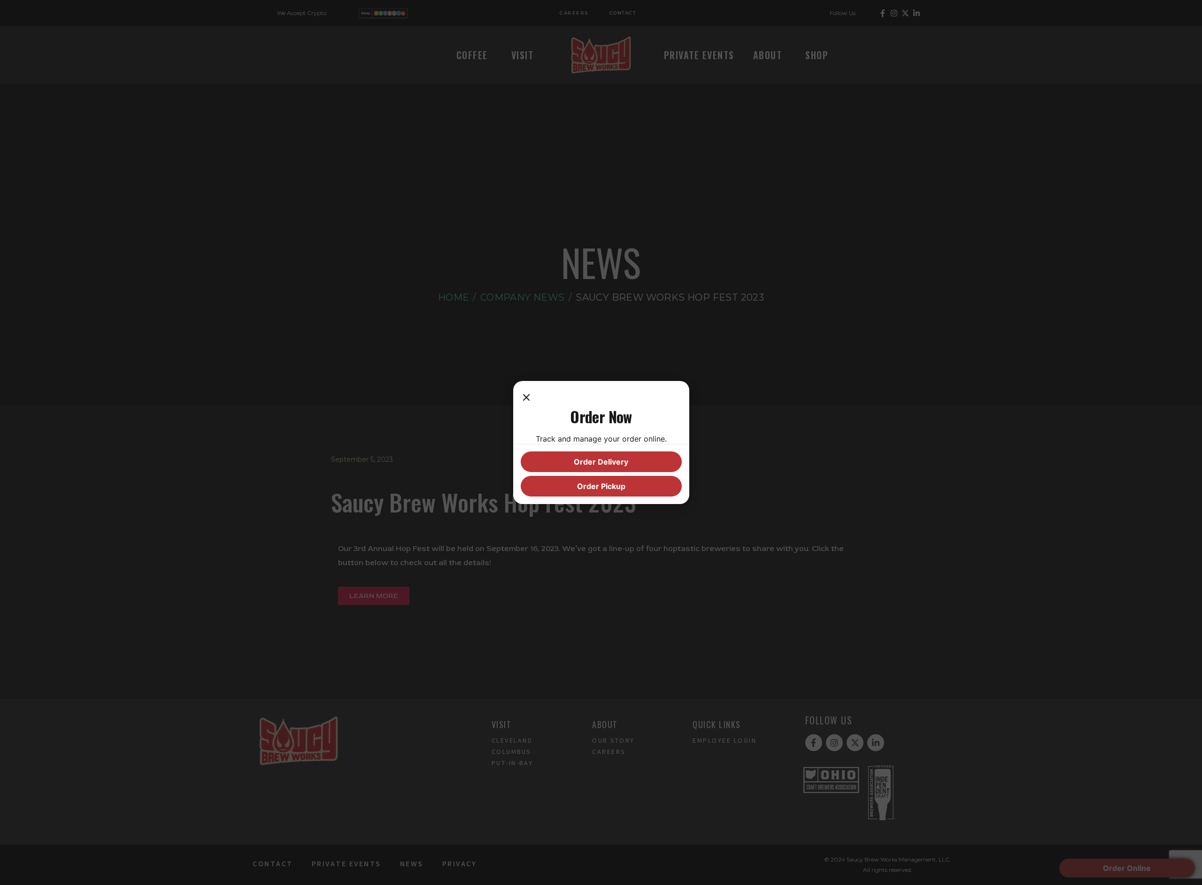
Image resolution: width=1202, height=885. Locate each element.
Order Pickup (601, 486)
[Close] (526, 397)
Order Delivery (601, 461)
